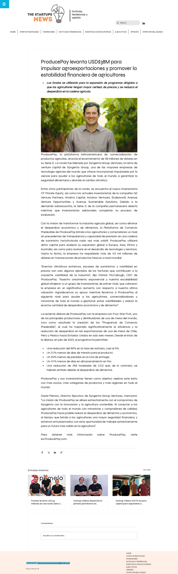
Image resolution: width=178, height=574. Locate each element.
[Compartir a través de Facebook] (42, 452)
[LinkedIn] (143, 23)
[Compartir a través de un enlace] (61, 452)
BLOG (30, 40)
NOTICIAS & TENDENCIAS (76, 40)
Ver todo (146, 470)
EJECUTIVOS (131, 567)
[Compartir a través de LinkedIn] (55, 452)
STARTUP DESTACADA (48, 40)
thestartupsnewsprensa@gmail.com (54, 563)
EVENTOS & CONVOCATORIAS (135, 564)
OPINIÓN (129, 570)
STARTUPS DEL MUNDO (135, 572)
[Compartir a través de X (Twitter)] (48, 452)
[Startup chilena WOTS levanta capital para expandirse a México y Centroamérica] (131, 485)
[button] (147, 40)
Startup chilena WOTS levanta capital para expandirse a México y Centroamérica (131, 502)
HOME (128, 553)
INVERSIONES (99, 40)
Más (112, 40)
